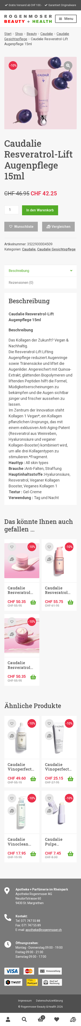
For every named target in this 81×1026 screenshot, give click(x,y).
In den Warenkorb (40, 210)
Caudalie (46, 34)
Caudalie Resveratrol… (20, 590)
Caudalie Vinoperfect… (21, 767)
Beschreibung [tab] (19, 271)
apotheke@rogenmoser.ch (43, 930)
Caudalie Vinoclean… (19, 842)
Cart (38, 1016)
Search (24, 1019)
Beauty (32, 34)
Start (7, 34)
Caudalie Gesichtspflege (56, 249)
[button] (68, 65)
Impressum (25, 1000)
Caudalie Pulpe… (53, 842)
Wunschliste (57, 1019)
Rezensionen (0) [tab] (21, 283)
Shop (19, 34)
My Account (8, 1019)
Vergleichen (60, 227)
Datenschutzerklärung (49, 1000)
